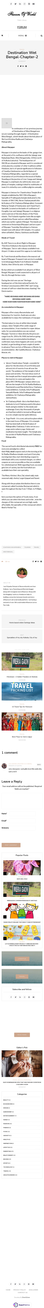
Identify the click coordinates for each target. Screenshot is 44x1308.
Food (15, 1080)
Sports (6, 1163)
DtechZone (26, 1297)
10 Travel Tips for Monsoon (22, 707)
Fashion (6, 1123)
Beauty (6, 1100)
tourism (27, 547)
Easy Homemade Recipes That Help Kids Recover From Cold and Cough (22, 1083)
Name (4, 813)
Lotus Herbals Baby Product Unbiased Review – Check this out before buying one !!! (22, 944)
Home (8, 1290)
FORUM (22, 27)
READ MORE (22, 1035)
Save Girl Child (22, 879)
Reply (39, 764)
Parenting (22, 877)
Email (4, 821)
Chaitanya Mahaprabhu (12, 547)
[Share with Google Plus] (23, 66)
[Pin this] (26, 66)
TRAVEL (22, 976)
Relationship (25, 920)
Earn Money (7, 1112)
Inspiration (7, 1143)
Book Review (7, 1104)
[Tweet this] (20, 66)
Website (5, 828)
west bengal (8, 552)
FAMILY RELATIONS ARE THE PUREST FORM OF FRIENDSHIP (22, 922)
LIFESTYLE (22, 959)
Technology (7, 1167)
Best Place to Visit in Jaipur (22, 737)
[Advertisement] (22, 99)
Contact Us (22, 1292)
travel (36, 547)
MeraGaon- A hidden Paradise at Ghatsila (22, 677)
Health (20, 1080)
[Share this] (18, 66)
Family (5, 1119)
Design (5, 1108)
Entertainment (9, 1116)
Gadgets (6, 1135)
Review (22, 941)
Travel (22, 49)
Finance (6, 1127)
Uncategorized (9, 1175)
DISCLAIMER (33, 1290)
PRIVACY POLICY (19, 1290)
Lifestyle (17, 920)
